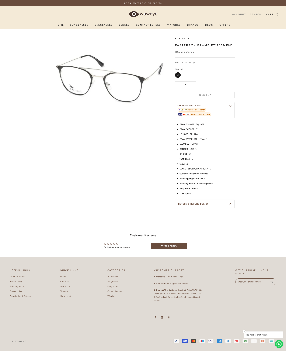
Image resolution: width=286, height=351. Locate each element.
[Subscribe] (271, 281)
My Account (65, 296)
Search (255, 14)
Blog (209, 25)
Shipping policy (17, 286)
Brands (193, 25)
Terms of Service (17, 276)
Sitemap (64, 291)
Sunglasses (79, 25)
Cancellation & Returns (20, 296)
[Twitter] (190, 62)
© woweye (19, 341)
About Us (64, 281)
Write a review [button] (169, 245)
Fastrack (182, 38)
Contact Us (65, 286)
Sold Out (205, 95)
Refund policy (16, 281)
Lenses (124, 25)
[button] (204, 110)
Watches (174, 25)
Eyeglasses (104, 25)
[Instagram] (162, 317)
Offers (225, 25)
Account (239, 14)
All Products (113, 276)
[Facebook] (186, 62)
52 (178, 75)
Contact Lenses (148, 25)
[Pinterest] (194, 62)
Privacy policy (16, 291)
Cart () (272, 14)
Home (60, 25)
